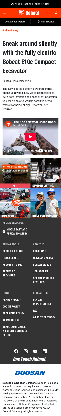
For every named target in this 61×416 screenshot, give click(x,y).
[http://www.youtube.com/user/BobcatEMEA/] (35, 352)
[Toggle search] (55, 12)
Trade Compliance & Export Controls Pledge (15, 331)
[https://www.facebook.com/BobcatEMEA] (16, 352)
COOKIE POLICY (11, 306)
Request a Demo (13, 264)
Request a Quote (13, 251)
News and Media (43, 258)
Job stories (40, 271)
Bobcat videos (42, 264)
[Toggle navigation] (6, 12)
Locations (39, 251)
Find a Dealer (11, 258)
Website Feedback (44, 317)
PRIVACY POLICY (12, 299)
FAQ (35, 310)
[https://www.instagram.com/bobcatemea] (26, 352)
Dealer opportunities (42, 301)
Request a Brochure (9, 273)
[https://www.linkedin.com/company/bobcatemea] (45, 352)
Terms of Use (11, 320)
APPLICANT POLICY (13, 313)
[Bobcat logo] (29, 12)
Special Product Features (43, 280)
